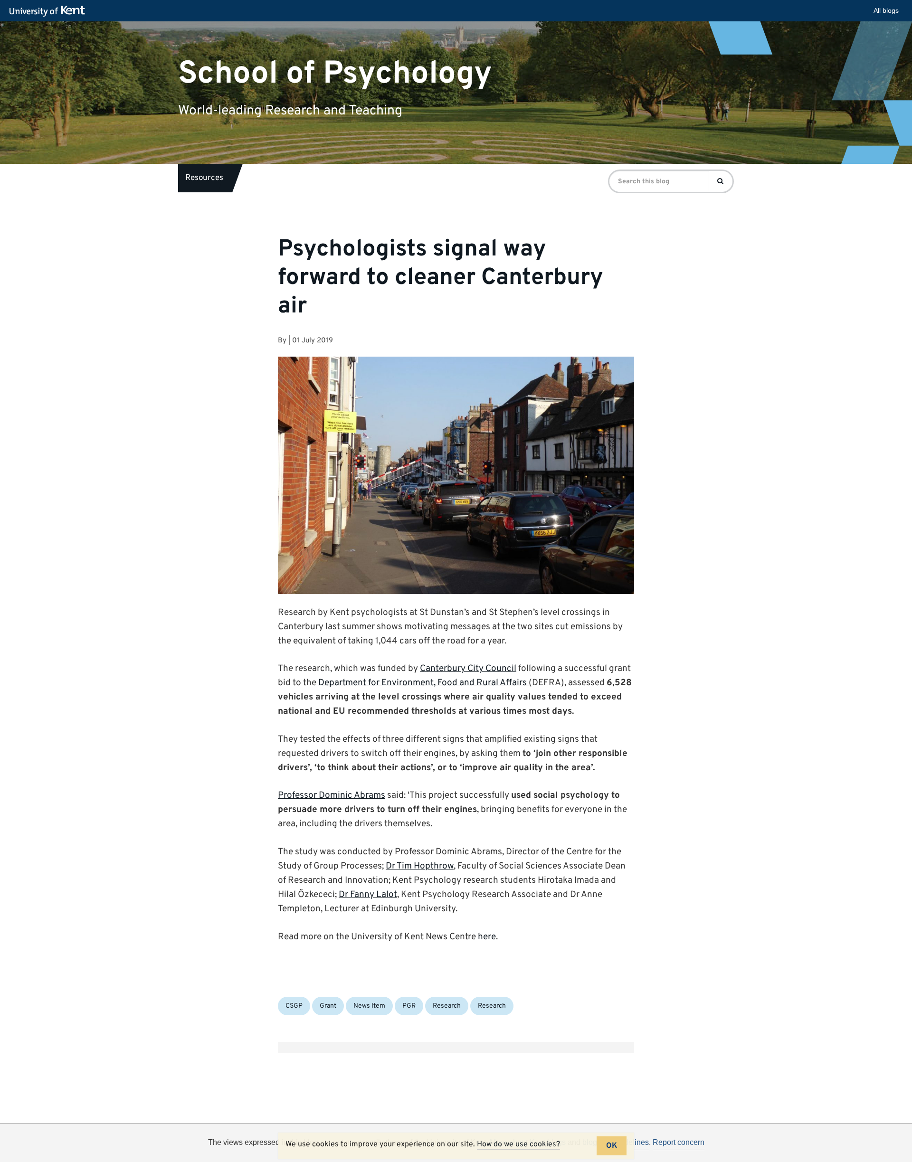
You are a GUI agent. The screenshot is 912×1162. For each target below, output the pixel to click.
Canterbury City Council (468, 668)
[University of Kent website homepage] (50, 11)
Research (447, 1006)
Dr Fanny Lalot (368, 894)
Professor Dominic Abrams (331, 795)
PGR (409, 1006)
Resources (204, 178)
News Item (369, 1006)
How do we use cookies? (518, 1144)
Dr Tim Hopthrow (420, 866)
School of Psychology (335, 73)
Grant (328, 1006)
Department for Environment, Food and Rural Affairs (423, 683)
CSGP (294, 1006)
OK (611, 1146)
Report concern (678, 1142)
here (487, 937)
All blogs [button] (886, 10)
